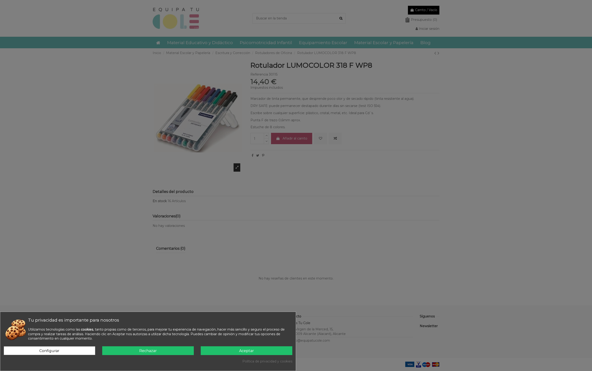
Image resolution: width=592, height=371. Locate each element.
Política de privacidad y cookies (267, 361)
